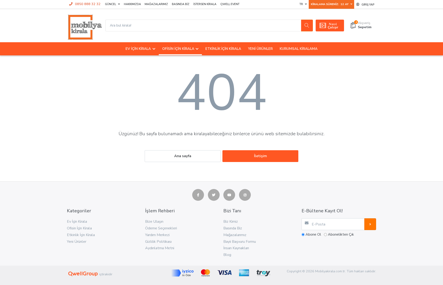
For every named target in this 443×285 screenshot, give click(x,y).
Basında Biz (180, 4)
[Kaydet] (370, 224)
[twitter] (214, 195)
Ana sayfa (182, 156)
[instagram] (245, 195)
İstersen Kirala (204, 4)
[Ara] (307, 25)
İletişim (260, 156)
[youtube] (229, 195)
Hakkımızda (132, 4)
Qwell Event (229, 4)
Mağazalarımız (156, 4)
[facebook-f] (198, 195)
